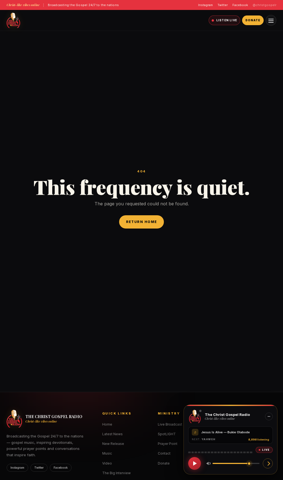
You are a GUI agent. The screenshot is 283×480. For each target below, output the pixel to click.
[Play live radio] (194, 463)
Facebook (240, 5)
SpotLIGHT (167, 434)
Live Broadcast (170, 424)
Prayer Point (167, 444)
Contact (164, 453)
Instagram (205, 5)
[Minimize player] (269, 416)
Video (107, 463)
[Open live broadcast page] (268, 463)
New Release (113, 444)
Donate (252, 20)
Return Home (141, 222)
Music (107, 453)
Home (107, 424)
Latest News (112, 434)
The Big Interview (116, 473)
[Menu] (271, 20)
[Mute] (207, 463)
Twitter (223, 5)
